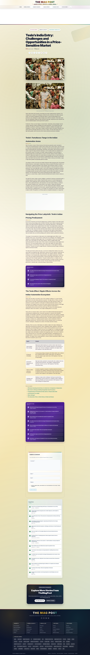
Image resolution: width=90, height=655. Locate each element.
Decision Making (43, 648)
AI (31, 639)
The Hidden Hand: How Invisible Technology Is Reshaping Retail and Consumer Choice (44, 270)
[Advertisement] (45, 16)
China (73, 639)
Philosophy (41, 625)
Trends (68, 639)
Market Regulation (57, 646)
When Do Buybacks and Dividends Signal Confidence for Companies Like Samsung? (44, 425)
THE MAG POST (45, 2)
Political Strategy (48, 646)
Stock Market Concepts (21, 646)
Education (33, 648)
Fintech (15, 641)
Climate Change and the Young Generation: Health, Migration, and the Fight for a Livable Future (45, 511)
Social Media (65, 646)
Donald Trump (26, 641)
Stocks (41, 641)
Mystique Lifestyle (43, 632)
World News (29, 630)
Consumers (20, 648)
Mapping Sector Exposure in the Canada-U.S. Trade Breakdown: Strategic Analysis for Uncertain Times (44, 412)
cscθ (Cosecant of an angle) (33, 393)
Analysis (15, 632)
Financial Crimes (58, 641)
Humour (41, 629)
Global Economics (16, 629)
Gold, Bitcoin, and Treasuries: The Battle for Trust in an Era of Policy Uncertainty (43, 438)
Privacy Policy (68, 627)
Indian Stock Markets (17, 627)
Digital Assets (35, 646)
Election (41, 646)
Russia (15, 648)
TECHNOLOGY (32, 276)
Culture (20, 641)
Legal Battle (26, 648)
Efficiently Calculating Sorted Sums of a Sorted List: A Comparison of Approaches (45, 388)
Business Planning (36, 639)
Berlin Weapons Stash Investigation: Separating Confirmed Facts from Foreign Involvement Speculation (44, 521)
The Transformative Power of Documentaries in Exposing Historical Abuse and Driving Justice (45, 516)
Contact (76, 653)
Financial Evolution (49, 639)
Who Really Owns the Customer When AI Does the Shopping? (40, 283)
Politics (28, 625)
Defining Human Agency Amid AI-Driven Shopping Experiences (40, 434)
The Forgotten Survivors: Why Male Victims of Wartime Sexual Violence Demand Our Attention (45, 559)
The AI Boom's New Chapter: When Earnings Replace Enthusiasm (41, 429)
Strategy (55, 648)
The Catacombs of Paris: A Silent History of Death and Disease (41, 396)
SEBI (63, 648)
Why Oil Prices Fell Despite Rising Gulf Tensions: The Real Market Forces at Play (43, 407)
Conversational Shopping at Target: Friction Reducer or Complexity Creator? (43, 279)
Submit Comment (33, 489)
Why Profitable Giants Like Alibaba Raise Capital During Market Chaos (42, 416)
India (15, 639)
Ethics (52, 641)
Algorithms (47, 641)
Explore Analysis (40, 600)
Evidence (50, 648)
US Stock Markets (16, 625)
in (46, 618)
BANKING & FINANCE (33, 426)
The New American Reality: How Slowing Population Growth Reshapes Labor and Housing (44, 572)
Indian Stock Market (35, 641)
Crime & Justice (29, 629)
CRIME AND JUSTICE (35, 537)
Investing (19, 639)
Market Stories (50, 600)
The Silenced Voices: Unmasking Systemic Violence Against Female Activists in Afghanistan (44, 536)
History (41, 627)
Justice (29, 646)
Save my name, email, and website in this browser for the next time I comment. (45, 486)
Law (64, 641)
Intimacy (54, 625)
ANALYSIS (33, 523)
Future (64, 639)
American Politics (57, 639)
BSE (15, 646)
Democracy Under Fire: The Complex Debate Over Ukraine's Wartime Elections (44, 531)
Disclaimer (68, 630)
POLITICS (33, 532)
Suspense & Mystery (56, 629)
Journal (54, 627)
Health (59, 648)
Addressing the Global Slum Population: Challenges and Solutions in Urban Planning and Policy (46, 526)
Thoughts (28, 632)
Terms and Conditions (69, 629)
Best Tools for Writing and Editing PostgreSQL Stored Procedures (41, 389)
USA (42, 639)
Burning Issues (29, 627)
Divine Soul (41, 630)
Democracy (71, 646)
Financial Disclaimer (69, 632)
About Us (67, 625)
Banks (37, 648)
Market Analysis (26, 639)
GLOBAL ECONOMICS (33, 408)
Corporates (15, 630)
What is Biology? (31, 395)
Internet (68, 641)
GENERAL (33, 518)
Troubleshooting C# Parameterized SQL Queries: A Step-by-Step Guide (42, 391)
